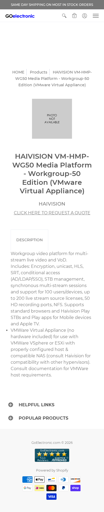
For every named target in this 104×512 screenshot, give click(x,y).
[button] (64, 16)
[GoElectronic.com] (20, 16)
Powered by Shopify (52, 470)
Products (38, 72)
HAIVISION (52, 204)
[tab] (29, 240)
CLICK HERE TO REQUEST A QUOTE (52, 212)
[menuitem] (64, 16)
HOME (18, 72)
